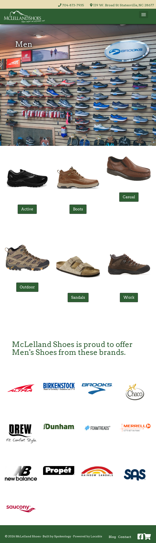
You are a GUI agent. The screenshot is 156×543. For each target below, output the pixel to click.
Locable (96, 536)
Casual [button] (129, 197)
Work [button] (128, 297)
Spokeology (62, 536)
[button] (143, 14)
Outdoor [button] (27, 287)
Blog (112, 537)
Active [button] (27, 209)
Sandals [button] (78, 297)
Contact (124, 537)
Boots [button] (78, 209)
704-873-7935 (73, 5)
